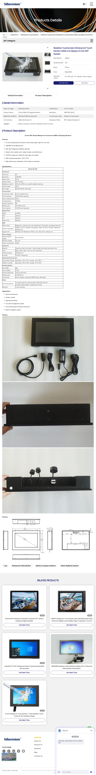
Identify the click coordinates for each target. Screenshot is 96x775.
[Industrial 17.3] (24, 649)
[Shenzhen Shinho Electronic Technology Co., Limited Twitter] (4, 751)
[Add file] (59, 772)
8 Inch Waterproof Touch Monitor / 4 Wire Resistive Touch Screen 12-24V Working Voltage (24, 715)
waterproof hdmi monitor (21, 566)
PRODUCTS (14, 35)
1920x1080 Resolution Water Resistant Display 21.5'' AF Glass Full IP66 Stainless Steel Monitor (71, 667)
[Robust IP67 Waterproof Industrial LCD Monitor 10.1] (24, 601)
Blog (35, 752)
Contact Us (38, 756)
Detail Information (15, 95)
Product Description (43, 95)
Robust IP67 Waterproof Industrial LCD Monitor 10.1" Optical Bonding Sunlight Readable (24, 620)
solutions (37, 748)
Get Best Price (63, 83)
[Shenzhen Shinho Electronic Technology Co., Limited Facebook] (8, 751)
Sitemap (15, 770)
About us (37, 741)
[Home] (12, 742)
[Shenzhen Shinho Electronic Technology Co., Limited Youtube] (18, 751)
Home (5, 35)
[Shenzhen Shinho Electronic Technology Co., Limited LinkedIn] (13, 751)
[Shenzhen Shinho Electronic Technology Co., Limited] (12, 4)
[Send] (91, 772)
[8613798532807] (23, 751)
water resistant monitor (70, 566)
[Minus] (91, 730)
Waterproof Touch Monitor (29, 35)
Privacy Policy (6, 770)
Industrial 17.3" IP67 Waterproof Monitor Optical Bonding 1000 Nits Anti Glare (24, 667)
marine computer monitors (46, 566)
